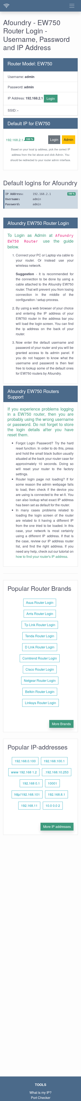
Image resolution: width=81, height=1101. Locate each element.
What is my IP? (40, 1092)
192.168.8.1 (56, 794)
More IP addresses (57, 826)
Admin (68, 139)
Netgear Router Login (40, 680)
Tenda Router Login (39, 636)
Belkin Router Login (39, 691)
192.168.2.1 (14, 139)
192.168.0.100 (25, 761)
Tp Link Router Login (39, 624)
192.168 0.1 (31, 783)
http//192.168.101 (27, 794)
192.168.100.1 (54, 761)
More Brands (61, 723)
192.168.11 (29, 805)
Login (51, 98)
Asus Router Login (39, 602)
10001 (52, 783)
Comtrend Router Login (39, 658)
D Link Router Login (39, 647)
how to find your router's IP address (41, 556)
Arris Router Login (39, 613)
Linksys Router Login (40, 702)
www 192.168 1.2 (24, 772)
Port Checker (40, 1097)
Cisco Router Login (40, 669)
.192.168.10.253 (57, 772)
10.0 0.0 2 (52, 805)
